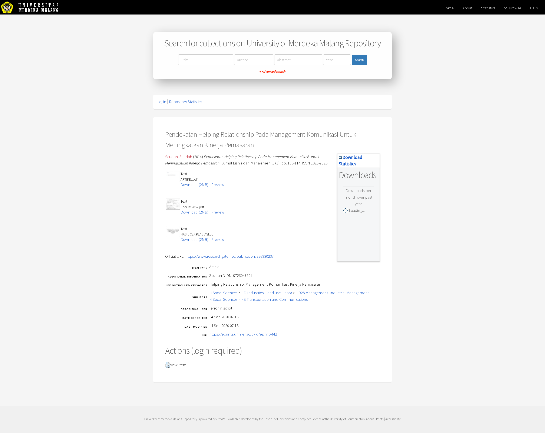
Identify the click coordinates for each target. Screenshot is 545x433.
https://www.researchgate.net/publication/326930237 (229, 256)
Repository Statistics (185, 101)
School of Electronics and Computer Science (292, 419)
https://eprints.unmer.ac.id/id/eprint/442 (243, 334)
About (467, 8)
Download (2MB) (194, 184)
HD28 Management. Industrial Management (332, 292)
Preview (217, 184)
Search (359, 59)
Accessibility (393, 419)
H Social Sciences (223, 292)
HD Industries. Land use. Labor (266, 292)
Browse (515, 8)
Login (161, 101)
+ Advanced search (272, 71)
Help (534, 8)
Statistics (488, 8)
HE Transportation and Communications (274, 299)
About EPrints (374, 419)
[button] (167, 365)
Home (448, 8)
